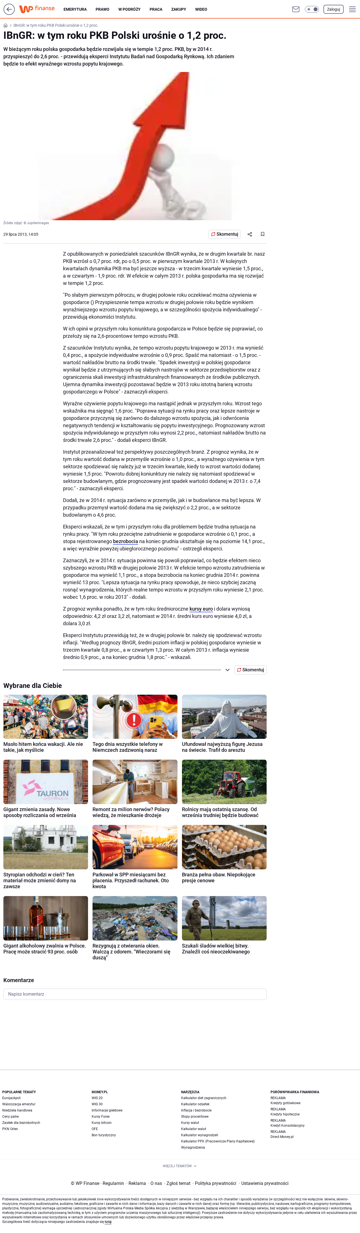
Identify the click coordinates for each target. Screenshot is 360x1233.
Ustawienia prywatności (264, 1183)
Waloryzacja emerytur (18, 1104)
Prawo (102, 9)
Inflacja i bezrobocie (196, 1110)
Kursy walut (190, 1123)
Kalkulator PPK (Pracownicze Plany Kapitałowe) (218, 1141)
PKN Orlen (10, 1129)
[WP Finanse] (41, 9)
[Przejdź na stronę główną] (9, 13)
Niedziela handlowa (17, 1110)
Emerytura (75, 9)
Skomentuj (227, 234)
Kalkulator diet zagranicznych (203, 1098)
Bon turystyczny (104, 1135)
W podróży (129, 9)
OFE (95, 1129)
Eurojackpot (11, 1098)
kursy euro (201, 609)
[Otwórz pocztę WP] (295, 9)
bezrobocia (125, 541)
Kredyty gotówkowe (285, 1103)
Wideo (201, 9)
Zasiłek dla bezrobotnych (21, 1123)
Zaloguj (333, 9)
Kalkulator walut (193, 1129)
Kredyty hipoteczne (285, 1114)
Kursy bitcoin (102, 1123)
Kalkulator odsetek (195, 1104)
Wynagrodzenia (193, 1147)
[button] (312, 9)
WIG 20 (97, 1098)
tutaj (108, 1222)
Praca (156, 9)
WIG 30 (97, 1104)
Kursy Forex (101, 1117)
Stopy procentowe (194, 1117)
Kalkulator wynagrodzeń (199, 1135)
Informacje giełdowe (107, 1110)
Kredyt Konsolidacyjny (288, 1126)
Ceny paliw (10, 1117)
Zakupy (178, 9)
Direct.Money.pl (282, 1137)
